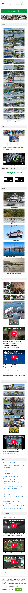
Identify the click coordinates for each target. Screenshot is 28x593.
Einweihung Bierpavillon (11, 479)
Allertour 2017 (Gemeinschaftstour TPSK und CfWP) (13, 496)
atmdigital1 (18, 552)
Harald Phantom (17, 535)
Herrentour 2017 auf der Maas (13, 509)
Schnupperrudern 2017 (11, 476)
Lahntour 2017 (8, 491)
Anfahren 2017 (8, 470)
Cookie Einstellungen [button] (7, 589)
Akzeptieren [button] (18, 589)
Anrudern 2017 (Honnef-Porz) (13, 463)
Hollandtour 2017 (8, 473)
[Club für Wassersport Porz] (16, 3)
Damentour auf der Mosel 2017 (13, 506)
